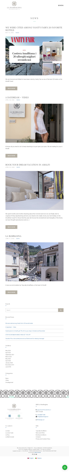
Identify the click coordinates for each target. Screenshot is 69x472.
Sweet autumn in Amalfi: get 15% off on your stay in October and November (25, 331)
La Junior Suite (9, 433)
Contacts (38, 437)
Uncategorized (9, 382)
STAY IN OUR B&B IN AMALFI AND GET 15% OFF (18, 334)
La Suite (7, 431)
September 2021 (9, 354)
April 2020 (8, 360)
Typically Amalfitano (41, 431)
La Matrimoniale (9, 437)
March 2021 (8, 356)
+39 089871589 (41, 414)
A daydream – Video (17, 97)
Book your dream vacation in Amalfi (27, 164)
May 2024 (8, 350)
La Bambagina (13, 236)
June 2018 (8, 367)
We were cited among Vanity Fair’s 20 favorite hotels (19, 323)
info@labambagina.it (42, 416)
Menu (61, 5)
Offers (7, 380)
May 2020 (8, 358)
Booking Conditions (41, 435)
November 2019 (9, 364)
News (17, 32)
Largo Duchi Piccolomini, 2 (44, 409)
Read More (11, 88)
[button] (64, 467)
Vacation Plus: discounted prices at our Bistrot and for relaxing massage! (24, 338)
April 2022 (8, 352)
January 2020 (9, 362)
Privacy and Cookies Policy (43, 439)
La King (7, 435)
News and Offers (40, 433)
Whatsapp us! (40, 419)
